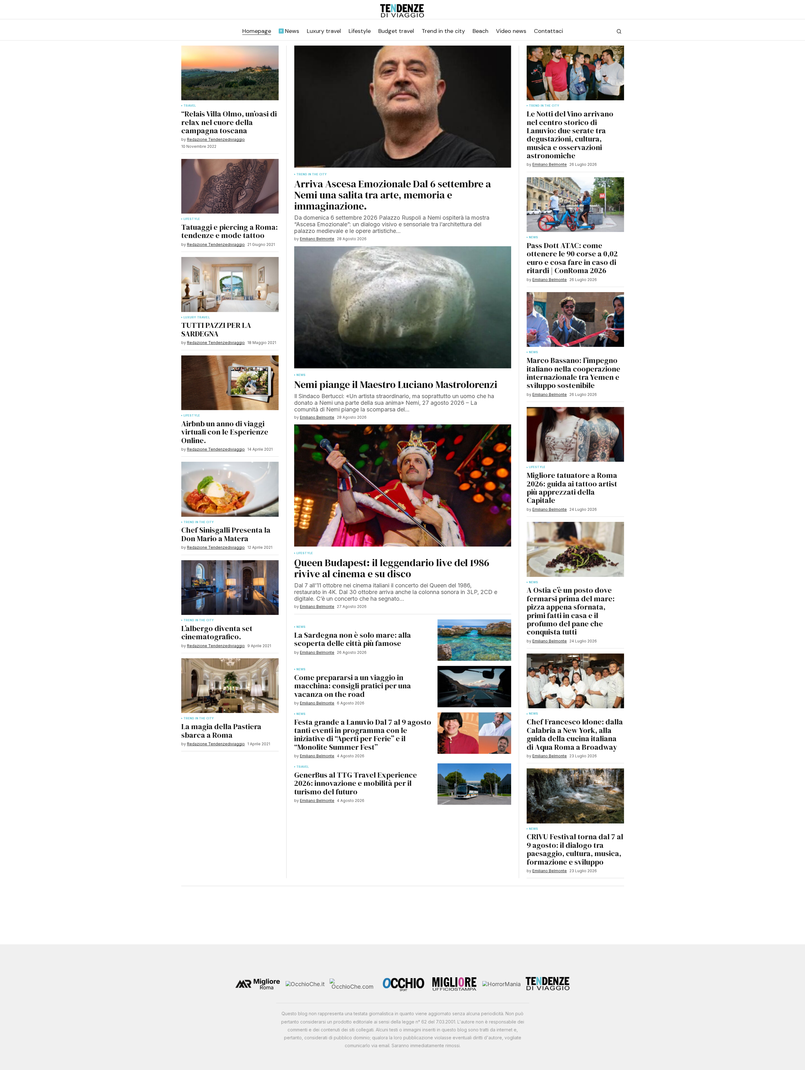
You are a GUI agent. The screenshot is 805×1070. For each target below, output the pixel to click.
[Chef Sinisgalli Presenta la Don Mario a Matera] (230, 489)
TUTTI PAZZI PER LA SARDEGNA (216, 329)
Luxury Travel (196, 317)
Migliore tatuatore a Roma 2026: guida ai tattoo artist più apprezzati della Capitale (572, 488)
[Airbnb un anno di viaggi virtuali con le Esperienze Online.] (230, 382)
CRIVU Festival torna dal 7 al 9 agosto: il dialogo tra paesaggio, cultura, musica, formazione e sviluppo (575, 849)
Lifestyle (191, 219)
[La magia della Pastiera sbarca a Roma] (230, 685)
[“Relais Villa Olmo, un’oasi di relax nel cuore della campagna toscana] (230, 73)
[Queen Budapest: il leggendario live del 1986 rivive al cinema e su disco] (402, 485)
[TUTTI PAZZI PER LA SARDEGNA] (230, 284)
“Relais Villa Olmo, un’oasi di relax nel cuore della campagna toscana (229, 122)
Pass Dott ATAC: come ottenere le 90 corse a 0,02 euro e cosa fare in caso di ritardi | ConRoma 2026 (572, 258)
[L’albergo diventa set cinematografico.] (230, 587)
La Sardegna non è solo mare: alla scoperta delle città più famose (352, 639)
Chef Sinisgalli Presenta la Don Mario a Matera (225, 534)
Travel (189, 105)
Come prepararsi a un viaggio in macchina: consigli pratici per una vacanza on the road (352, 685)
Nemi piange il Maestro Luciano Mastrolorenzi (395, 384)
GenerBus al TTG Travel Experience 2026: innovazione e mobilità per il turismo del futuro (355, 783)
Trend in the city (198, 522)
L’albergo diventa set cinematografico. (216, 632)
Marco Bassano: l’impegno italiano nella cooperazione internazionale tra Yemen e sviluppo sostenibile (573, 373)
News (301, 375)
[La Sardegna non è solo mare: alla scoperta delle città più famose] (474, 640)
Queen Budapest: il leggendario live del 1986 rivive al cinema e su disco (391, 568)
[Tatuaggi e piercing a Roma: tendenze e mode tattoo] (230, 186)
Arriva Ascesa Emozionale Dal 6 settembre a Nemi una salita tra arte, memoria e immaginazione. (392, 195)
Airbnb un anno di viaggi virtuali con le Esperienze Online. (224, 432)
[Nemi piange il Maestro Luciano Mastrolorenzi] (402, 307)
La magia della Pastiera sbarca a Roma (221, 731)
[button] (619, 31)
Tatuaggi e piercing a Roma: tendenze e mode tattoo (229, 231)
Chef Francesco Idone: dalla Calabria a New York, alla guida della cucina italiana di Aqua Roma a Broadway (575, 734)
